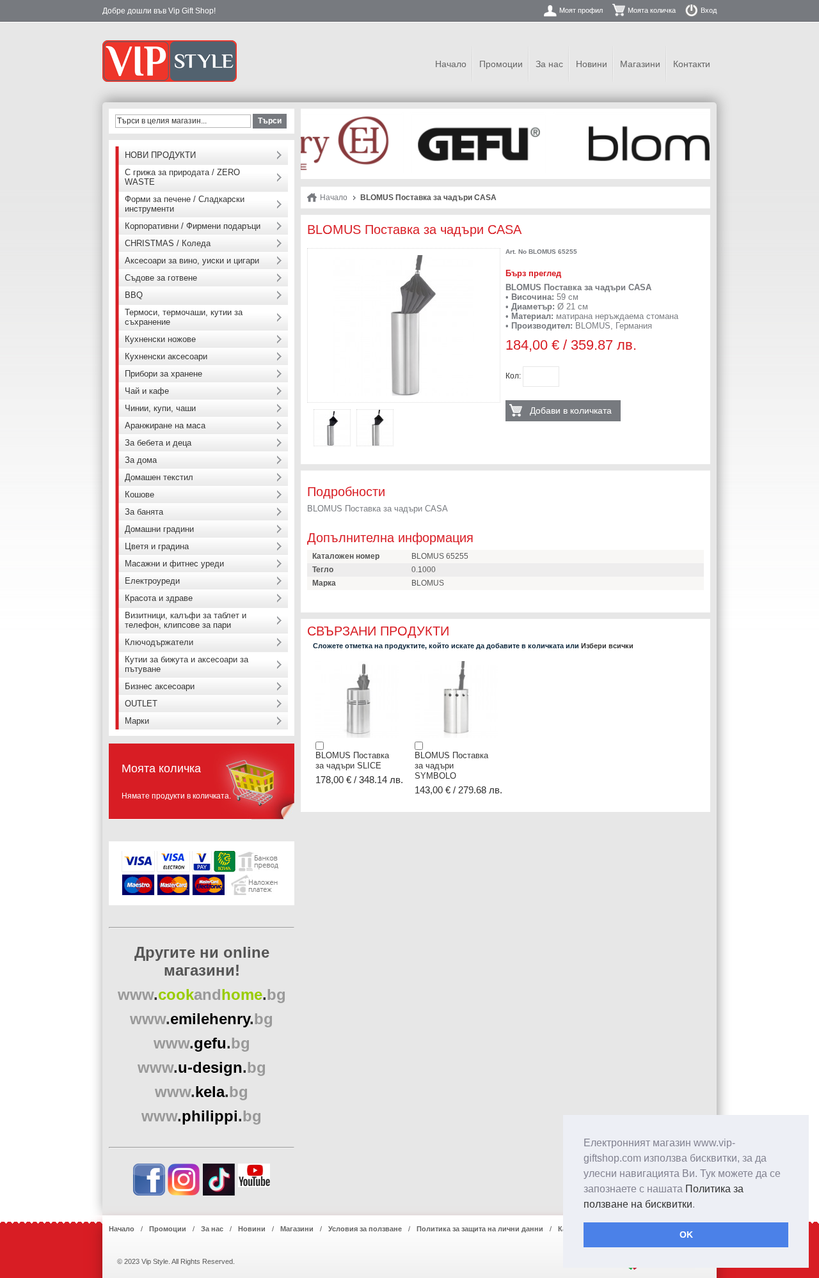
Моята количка (652, 10)
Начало (450, 64)
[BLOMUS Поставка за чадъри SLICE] (357, 665)
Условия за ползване (365, 1229)
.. (202, 994)
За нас (549, 64)
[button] (699, 1205)
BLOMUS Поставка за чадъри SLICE (352, 760)
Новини (591, 64)
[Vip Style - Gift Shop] (169, 61)
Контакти (691, 64)
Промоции (501, 64)
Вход (709, 10)
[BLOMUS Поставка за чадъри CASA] (403, 259)
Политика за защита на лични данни (480, 1229)
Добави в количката (571, 410)
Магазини (640, 64)
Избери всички (607, 646)
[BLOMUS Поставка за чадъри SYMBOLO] (456, 665)
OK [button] (686, 1234)
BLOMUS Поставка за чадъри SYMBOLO (451, 766)
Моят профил (581, 10)
